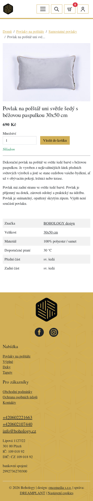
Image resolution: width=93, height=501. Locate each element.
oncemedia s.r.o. (60, 487)
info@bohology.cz (19, 431)
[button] (69, 8)
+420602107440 (17, 424)
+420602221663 (17, 417)
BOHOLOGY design (59, 223)
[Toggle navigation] (43, 8)
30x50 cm (51, 232)
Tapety (7, 372)
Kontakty (9, 402)
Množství (9, 133)
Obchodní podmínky (17, 391)
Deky (7, 366)
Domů (7, 31)
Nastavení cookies (60, 492)
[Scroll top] (80, 488)
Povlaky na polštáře (30, 31)
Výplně (8, 361)
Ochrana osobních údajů (20, 397)
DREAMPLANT (32, 492)
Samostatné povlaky (63, 31)
